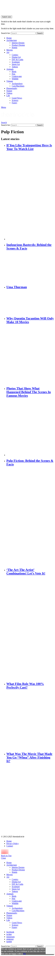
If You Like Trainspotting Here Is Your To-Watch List (29, 147)
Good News (17, 98)
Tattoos (15, 67)
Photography (11, 88)
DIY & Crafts (17, 59)
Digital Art (16, 57)
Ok (24, 954)
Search (40, 33)
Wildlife (15, 79)
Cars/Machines (18, 86)
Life (8, 95)
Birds (14, 71)
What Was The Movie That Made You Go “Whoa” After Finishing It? (29, 757)
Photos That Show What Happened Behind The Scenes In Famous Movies (28, 392)
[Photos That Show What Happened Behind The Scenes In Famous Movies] (30, 427)
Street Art (16, 64)
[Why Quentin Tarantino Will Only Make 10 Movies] (30, 355)
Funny (14, 103)
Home (9, 38)
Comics (15, 55)
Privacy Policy (12, 843)
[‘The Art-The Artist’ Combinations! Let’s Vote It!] (30, 629)
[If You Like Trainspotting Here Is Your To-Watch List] (30, 195)
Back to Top (6, 856)
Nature (9, 91)
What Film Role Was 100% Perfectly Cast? (25, 685)
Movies (9, 50)
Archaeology (17, 83)
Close (3, 858)
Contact (9, 846)
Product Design (18, 45)
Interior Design (18, 43)
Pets (13, 74)
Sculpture (16, 62)
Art (7, 52)
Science (15, 100)
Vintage (9, 81)
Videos (9, 93)
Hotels (14, 47)
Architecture (11, 40)
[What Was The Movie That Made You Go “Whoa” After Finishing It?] (30, 799)
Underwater (17, 76)
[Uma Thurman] (30, 303)
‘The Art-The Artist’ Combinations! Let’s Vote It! (25, 571)
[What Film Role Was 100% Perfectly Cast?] (30, 720)
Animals (9, 69)
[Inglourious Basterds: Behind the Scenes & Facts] (30, 268)
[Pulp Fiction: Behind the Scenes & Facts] (30, 517)
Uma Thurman (16, 287)
